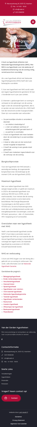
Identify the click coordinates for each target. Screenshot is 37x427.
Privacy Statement (19, 420)
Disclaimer (18, 417)
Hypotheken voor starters (13, 289)
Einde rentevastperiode (12, 279)
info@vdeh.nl (19, 9)
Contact (14, 398)
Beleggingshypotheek (11, 276)
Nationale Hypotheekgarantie (14, 294)
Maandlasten (8, 312)
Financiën (4, 380)
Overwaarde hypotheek (12, 292)
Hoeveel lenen (8, 284)
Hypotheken (5, 377)
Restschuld (7, 302)
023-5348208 (19, 12)
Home (10, 46)
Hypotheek (21, 46)
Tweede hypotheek (10, 297)
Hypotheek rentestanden (12, 299)
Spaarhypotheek (9, 287)
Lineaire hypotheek (10, 304)
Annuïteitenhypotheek (11, 281)
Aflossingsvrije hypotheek (13, 307)
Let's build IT (23, 412)
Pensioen (4, 384)
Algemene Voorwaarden (18, 424)
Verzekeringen (6, 374)
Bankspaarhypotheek (11, 309)
